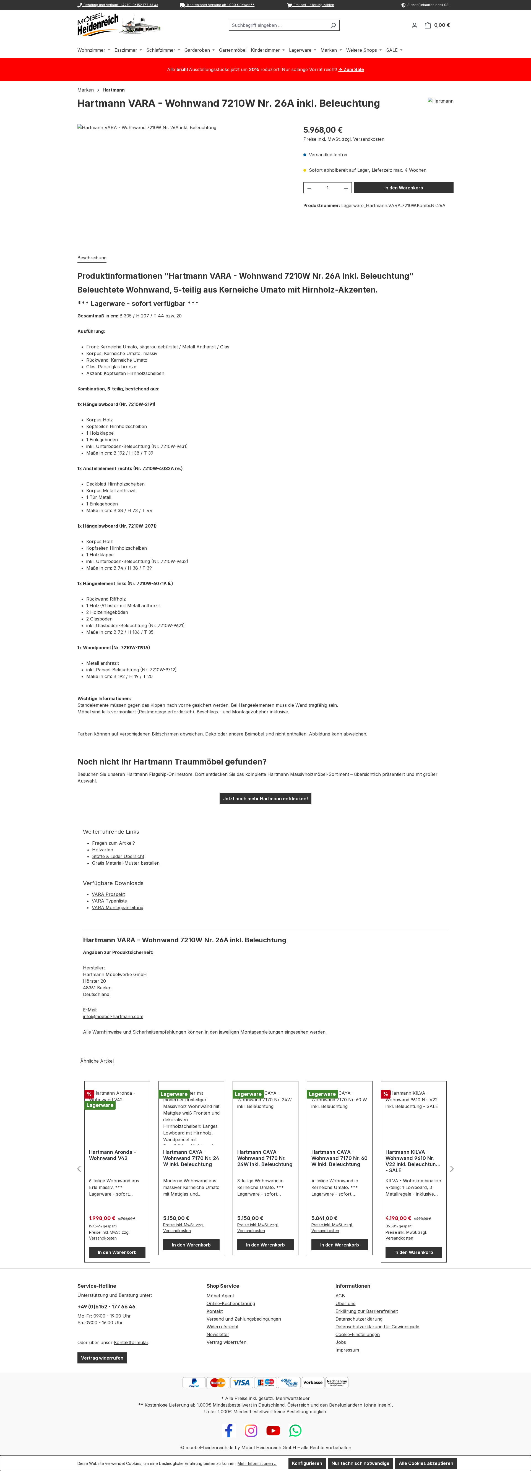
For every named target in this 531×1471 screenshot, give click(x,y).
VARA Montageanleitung (117, 907)
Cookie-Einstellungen (357, 1334)
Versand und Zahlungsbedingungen (244, 1319)
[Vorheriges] (79, 1169)
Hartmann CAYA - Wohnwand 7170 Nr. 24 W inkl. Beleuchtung (191, 1158)
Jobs (340, 1342)
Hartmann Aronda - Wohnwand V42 (112, 1155)
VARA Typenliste (109, 901)
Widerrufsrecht (222, 1326)
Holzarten (102, 849)
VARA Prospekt (108, 894)
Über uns (345, 1303)
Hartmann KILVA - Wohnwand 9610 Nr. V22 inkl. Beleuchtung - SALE (412, 1161)
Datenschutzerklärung (358, 1319)
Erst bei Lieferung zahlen (313, 5)
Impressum (347, 1350)
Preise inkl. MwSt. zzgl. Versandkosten (343, 139)
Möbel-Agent (220, 1295)
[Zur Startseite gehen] (118, 24)
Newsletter (218, 1334)
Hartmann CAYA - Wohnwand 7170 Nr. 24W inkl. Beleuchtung (265, 1158)
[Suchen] (333, 25)
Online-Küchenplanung (231, 1303)
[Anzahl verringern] (309, 187)
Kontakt (215, 1311)
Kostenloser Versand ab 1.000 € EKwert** (220, 5)
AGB (340, 1295)
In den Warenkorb (403, 188)
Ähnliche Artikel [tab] (97, 1061)
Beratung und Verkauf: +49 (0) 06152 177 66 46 (120, 5)
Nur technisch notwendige (360, 1463)
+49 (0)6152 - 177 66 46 (106, 1307)
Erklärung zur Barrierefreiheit (366, 1311)
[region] (185, 183)
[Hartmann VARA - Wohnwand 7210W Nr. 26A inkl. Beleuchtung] (184, 183)
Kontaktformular (131, 1342)
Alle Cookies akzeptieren (426, 1463)
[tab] (91, 258)
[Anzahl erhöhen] (346, 187)
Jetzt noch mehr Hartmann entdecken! (265, 798)
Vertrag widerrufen (102, 1358)
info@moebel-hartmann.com (113, 1016)
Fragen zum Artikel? (113, 843)
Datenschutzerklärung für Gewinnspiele (377, 1326)
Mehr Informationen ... (257, 1463)
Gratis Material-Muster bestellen (126, 863)
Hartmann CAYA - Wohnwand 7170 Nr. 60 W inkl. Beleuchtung (339, 1158)
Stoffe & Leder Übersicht (118, 856)
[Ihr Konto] (414, 25)
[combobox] (278, 25)
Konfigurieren (307, 1463)
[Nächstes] (452, 1169)
